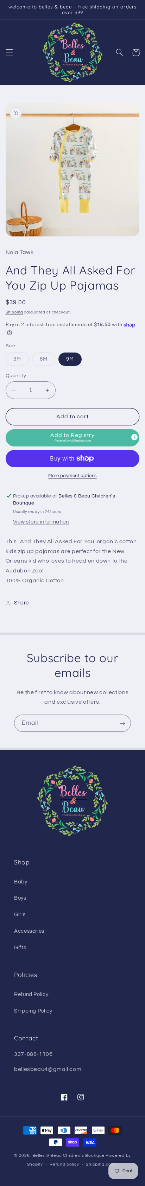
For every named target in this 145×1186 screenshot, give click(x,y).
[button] (9, 52)
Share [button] (21, 602)
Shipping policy (102, 1164)
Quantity (16, 375)
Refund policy (64, 1164)
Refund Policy (31, 994)
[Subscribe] (122, 723)
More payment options (72, 476)
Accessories (29, 931)
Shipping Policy (33, 1011)
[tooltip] (134, 437)
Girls (19, 914)
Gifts (20, 947)
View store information (41, 522)
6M (47, 361)
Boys (20, 898)
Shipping (14, 312)
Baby (20, 881)
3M (21, 361)
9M (70, 359)
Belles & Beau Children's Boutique (68, 1156)
